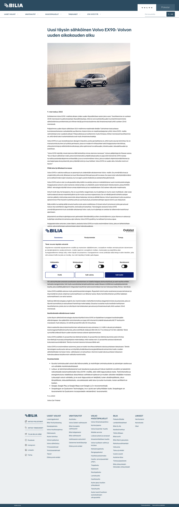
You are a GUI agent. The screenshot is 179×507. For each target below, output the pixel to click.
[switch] (78, 266)
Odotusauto (51, 433)
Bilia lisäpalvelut (75, 432)
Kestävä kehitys (119, 429)
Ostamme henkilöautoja (78, 442)
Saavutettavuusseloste (158, 505)
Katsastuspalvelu (97, 449)
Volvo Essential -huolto (99, 429)
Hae (172, 14)
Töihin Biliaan (118, 433)
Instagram (31, 445)
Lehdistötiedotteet (120, 422)
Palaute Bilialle (118, 419)
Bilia (115, 415)
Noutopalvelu (96, 472)
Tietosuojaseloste (119, 461)
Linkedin (31, 450)
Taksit (49, 454)
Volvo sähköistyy (53, 443)
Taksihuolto (95, 489)
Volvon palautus (53, 440)
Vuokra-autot (118, 454)
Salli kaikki (119, 275)
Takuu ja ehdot (118, 450)
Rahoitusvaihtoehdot (120, 443)
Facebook (31, 440)
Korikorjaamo (96, 425)
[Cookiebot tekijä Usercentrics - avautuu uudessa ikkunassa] (125, 230)
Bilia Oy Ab (117, 426)
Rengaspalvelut (97, 452)
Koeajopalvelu (52, 426)
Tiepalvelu (95, 465)
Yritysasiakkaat (52, 447)
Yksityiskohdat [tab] (89, 237)
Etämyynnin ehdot (53, 457)
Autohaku (72, 419)
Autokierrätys (118, 457)
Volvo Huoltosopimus (55, 429)
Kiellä (60, 275)
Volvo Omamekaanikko (99, 422)
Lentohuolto (95, 476)
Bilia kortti (117, 436)
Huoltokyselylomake (98, 456)
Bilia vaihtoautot (75, 435)
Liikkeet (139, 415)
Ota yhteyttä (92, 14)
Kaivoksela (139, 422)
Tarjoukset (73, 14)
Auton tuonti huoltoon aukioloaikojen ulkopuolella (99, 494)
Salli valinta (89, 275)
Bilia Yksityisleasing (54, 422)
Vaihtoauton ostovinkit (77, 439)
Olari (137, 426)
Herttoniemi (139, 419)
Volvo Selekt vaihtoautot (78, 422)
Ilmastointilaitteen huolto (100, 439)
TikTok (30, 455)
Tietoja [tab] (120, 237)
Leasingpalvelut (53, 419)
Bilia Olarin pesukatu (120, 440)
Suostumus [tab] (58, 237)
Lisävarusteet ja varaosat (100, 436)
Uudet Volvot (10, 14)
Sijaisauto (94, 469)
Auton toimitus (52, 436)
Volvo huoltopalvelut (99, 417)
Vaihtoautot (30, 14)
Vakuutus (116, 447)
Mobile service (96, 432)
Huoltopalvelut (52, 14)
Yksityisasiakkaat (53, 450)
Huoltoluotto (95, 479)
